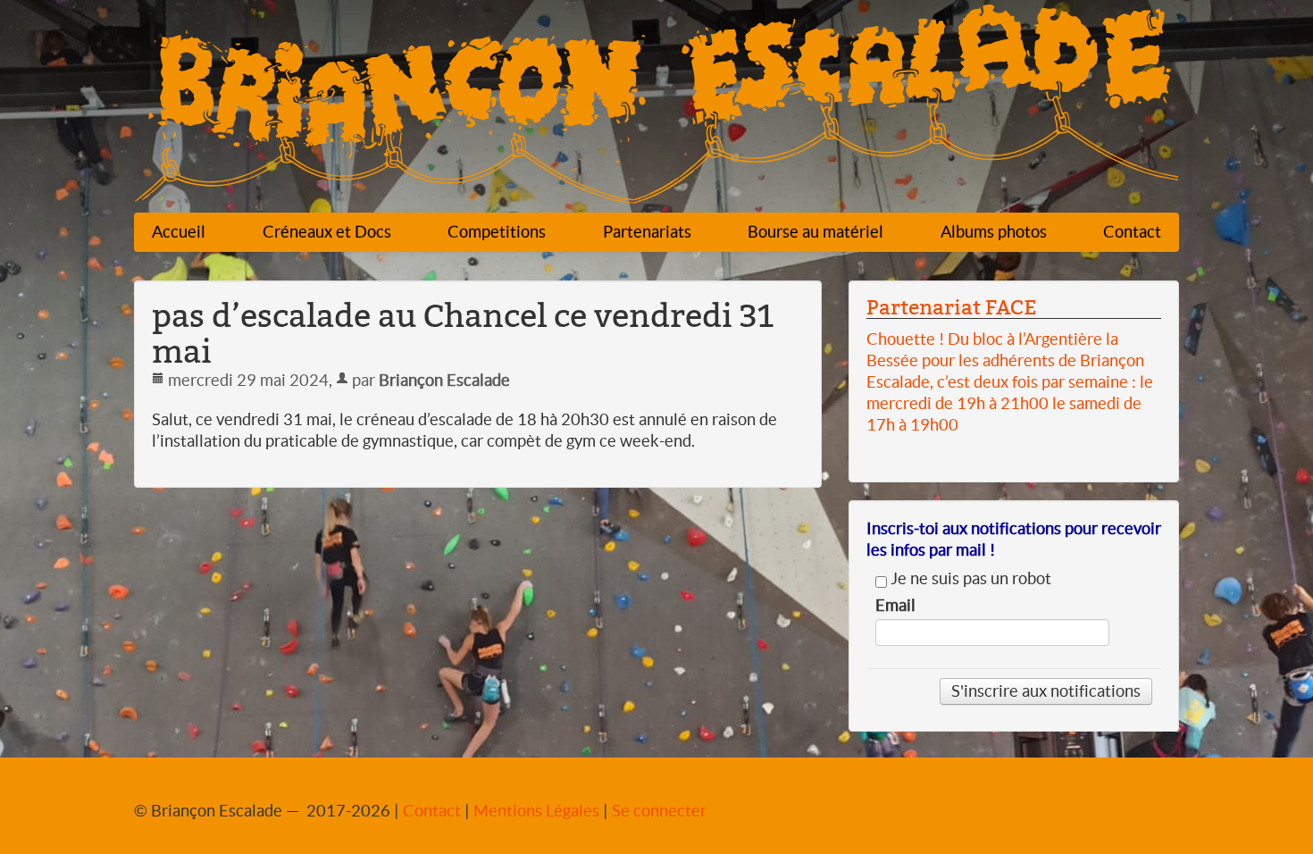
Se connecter (659, 810)
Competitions (496, 231)
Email (895, 606)
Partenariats (647, 231)
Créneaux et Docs (327, 231)
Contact (1132, 231)
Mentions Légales (536, 810)
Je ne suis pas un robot (969, 579)
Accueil (178, 231)
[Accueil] (656, 108)
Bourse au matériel (815, 231)
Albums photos (994, 231)
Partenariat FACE (951, 307)
